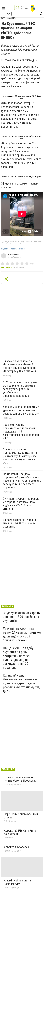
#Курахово (5, 249)
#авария (14, 249)
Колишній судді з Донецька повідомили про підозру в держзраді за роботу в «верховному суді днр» (21, 683)
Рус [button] (8, 13)
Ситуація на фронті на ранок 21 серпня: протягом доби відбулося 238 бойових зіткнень (22, 634)
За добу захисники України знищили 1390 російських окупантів (22, 617)
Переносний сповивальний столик (21, 815)
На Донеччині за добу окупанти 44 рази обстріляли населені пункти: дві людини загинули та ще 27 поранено (18, 658)
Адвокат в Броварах (16, 847)
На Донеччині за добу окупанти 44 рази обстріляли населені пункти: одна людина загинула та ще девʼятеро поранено (22, 480)
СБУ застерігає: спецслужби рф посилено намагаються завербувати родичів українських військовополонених (20, 389)
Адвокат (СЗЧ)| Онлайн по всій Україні (20, 832)
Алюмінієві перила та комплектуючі (17, 882)
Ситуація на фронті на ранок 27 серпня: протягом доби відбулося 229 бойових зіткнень (21, 503)
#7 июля (22, 249)
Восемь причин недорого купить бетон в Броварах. (20, 779)
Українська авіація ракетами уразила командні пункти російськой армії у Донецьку (21, 410)
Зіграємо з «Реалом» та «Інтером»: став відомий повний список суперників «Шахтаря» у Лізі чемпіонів (20, 366)
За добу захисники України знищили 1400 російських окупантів (20, 523)
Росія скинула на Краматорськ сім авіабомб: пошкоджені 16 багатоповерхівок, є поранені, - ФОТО (21, 431)
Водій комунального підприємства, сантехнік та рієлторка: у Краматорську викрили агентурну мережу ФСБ (20, 456)
